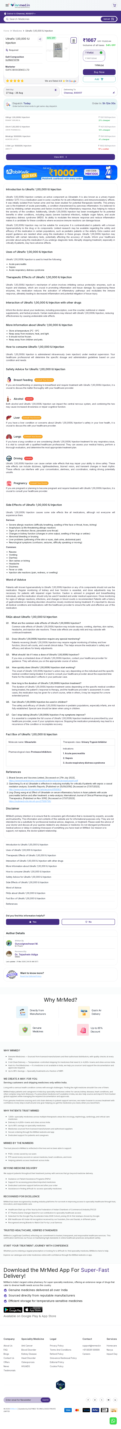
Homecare (112, 1345)
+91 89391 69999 (91, 1350)
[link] (6, 30)
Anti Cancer (27, 1345)
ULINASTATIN (12, 60)
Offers (7, 1362)
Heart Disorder (28, 1358)
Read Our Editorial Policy (30, 976)
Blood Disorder (28, 1350)
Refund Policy (56, 1354)
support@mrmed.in (91, 1345)
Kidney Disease (29, 1354)
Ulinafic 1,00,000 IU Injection (39, 30)
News (6, 1366)
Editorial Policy (57, 1362)
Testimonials (9, 1370)
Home (6, 30)
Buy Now (99, 72)
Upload (106, 19)
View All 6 (59, 157)
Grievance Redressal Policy (63, 1358)
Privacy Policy (57, 1345)
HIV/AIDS (25, 1366)
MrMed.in (13, 1409)
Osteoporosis (28, 1362)
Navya (110, 1350)
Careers (86, 1354)
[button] (7, 5)
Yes (34, 922)
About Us (8, 1345)
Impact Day (112, 1354)
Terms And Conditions (60, 1350)
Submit (45, 1400)
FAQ (6, 1350)
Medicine (17, 30)
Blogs (6, 1354)
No (90, 922)
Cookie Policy (56, 1366)
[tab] (74, 40)
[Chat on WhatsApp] (113, 1421)
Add (97, 79)
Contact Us (9, 1358)
